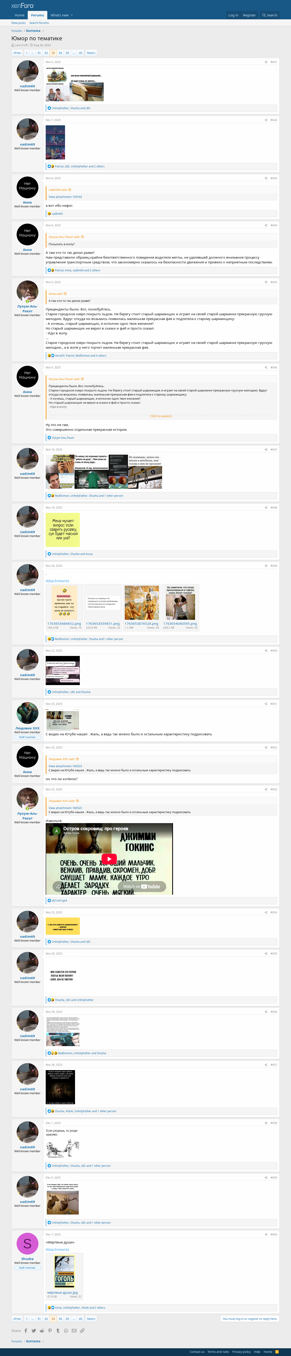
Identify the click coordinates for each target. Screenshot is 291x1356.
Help (257, 1352)
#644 (274, 225)
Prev (18, 53)
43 (80, 53)
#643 (274, 178)
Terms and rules (218, 1352)
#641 (274, 62)
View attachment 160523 (65, 766)
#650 (274, 651)
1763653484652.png (64, 623)
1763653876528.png (141, 623)
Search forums (39, 23)
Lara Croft (21, 45)
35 (67, 53)
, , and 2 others (80, 166)
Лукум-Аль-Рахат (27, 308)
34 (60, 53)
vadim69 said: (58, 190)
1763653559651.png (103, 623)
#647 (274, 449)
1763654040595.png (180, 623)
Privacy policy (241, 1352)
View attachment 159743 (65, 197)
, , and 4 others (80, 356)
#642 (274, 120)
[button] (72, 15)
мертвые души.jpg (62, 1292)
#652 (274, 747)
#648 (274, 507)
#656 (274, 1012)
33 (53, 53)
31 (39, 53)
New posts (18, 23)
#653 (274, 789)
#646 (274, 367)
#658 (274, 1123)
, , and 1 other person (89, 496)
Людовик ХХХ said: (62, 759)
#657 (274, 1065)
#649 (274, 566)
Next (90, 53)
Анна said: (56, 294)
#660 (274, 1234)
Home (19, 15)
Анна (27, 202)
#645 (274, 282)
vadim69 (27, 86)
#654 (274, 912)
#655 (274, 953)
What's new (60, 15)
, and (71, 108)
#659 (274, 1178)
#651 (274, 704)
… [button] (32, 53)
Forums (37, 15)
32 (46, 53)
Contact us (197, 1352)
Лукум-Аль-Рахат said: (64, 237)
